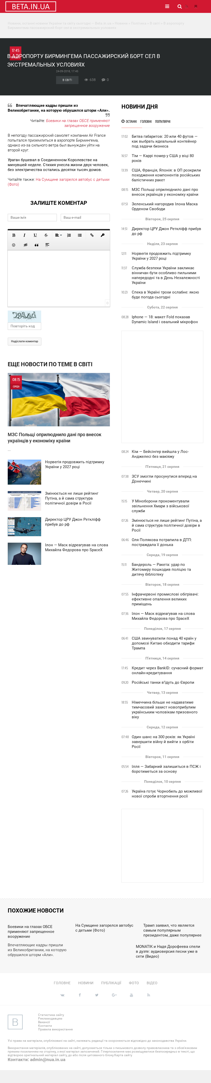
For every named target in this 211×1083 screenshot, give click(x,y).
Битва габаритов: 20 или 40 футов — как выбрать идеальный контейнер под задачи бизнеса (165, 141)
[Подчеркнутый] (35, 235)
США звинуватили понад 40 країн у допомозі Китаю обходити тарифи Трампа (164, 643)
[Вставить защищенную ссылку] (103, 235)
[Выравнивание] (58, 235)
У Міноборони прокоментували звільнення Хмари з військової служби (160, 506)
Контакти (45, 1026)
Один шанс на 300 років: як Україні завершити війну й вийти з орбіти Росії (163, 742)
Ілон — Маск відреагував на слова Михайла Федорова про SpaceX (163, 616)
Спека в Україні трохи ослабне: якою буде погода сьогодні (165, 294)
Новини (85, 983)
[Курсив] (24, 235)
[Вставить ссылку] (92, 235)
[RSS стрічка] (186, 6)
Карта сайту (123, 1055)
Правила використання (55, 1029)
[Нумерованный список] (69, 235)
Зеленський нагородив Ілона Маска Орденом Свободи (165, 206)
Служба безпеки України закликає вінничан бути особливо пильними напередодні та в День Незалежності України (166, 275)
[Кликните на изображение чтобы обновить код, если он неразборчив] (59, 316)
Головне (62, 983)
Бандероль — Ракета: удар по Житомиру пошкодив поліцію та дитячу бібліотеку (161, 569)
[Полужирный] (14, 235)
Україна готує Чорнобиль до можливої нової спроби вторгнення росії (167, 794)
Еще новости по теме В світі (50, 364)
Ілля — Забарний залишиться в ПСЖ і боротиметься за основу (166, 769)
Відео (152, 983)
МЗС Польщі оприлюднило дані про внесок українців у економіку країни (165, 192)
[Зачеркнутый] (46, 235)
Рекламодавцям (50, 1018)
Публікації (111, 983)
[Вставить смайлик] (14, 245)
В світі (67, 80)
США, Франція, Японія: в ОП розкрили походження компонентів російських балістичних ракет (166, 175)
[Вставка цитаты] (36, 245)
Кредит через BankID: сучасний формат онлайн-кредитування (167, 670)
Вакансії (44, 1022)
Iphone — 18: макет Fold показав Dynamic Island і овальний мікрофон (165, 319)
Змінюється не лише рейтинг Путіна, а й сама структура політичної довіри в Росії (167, 525)
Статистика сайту (51, 1015)
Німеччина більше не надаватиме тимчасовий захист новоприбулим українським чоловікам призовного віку (165, 709)
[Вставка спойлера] (47, 245)
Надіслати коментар (24, 341)
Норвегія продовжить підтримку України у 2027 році (161, 256)
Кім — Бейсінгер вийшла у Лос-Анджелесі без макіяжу (160, 454)
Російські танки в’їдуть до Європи (163, 682)
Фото (134, 983)
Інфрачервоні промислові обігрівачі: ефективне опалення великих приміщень (165, 599)
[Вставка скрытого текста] (26, 245)
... (54, 414)
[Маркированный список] (80, 235)
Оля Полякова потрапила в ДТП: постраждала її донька (162, 542)
